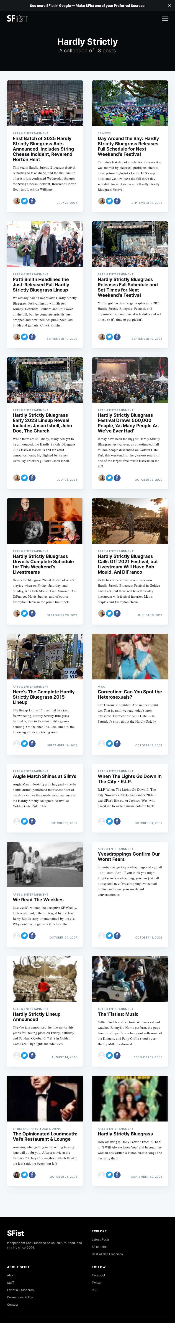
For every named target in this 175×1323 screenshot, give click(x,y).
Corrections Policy (20, 1297)
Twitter (97, 1282)
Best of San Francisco (107, 1254)
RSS (94, 1290)
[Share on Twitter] (24, 201)
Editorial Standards (20, 1290)
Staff (10, 1282)
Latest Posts (101, 1239)
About (11, 1275)
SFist (15, 1233)
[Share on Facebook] (32, 201)
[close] (169, 5)
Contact (12, 1304)
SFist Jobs (99, 1247)
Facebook (99, 1275)
